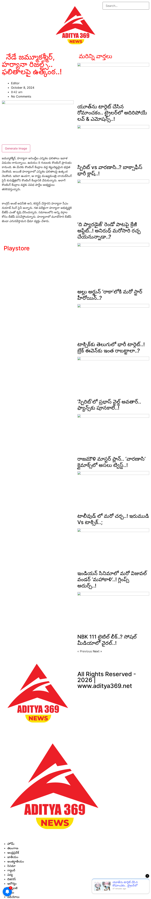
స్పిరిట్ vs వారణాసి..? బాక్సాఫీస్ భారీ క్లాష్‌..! (109, 170)
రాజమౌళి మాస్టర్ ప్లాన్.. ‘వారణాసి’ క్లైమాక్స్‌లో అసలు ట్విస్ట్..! (111, 462)
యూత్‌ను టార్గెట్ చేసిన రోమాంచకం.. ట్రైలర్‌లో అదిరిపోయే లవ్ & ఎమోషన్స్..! (112, 112)
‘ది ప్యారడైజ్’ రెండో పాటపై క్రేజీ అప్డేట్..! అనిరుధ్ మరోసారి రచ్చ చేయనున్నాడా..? (109, 230)
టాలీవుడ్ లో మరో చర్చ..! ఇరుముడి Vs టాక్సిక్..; (113, 519)
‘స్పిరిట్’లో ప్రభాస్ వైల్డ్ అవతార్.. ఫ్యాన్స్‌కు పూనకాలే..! (109, 405)
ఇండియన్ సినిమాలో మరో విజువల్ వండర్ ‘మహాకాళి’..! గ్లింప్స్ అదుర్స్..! (112, 579)
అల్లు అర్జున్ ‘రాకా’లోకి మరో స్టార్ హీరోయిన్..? (109, 294)
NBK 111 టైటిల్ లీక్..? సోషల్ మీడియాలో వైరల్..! (107, 640)
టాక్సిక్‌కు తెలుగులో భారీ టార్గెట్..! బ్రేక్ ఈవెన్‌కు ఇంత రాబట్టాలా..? (111, 347)
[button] (126, 12)
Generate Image (16, 148)
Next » (97, 651)
